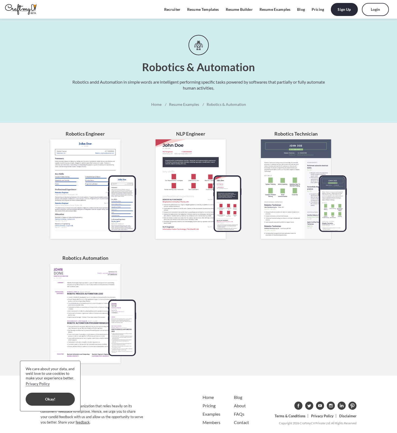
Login (375, 9)
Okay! (50, 399)
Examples (211, 413)
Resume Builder (239, 9)
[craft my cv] (20, 9)
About (240, 405)
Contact (241, 422)
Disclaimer (347, 416)
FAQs (239, 413)
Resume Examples (275, 9)
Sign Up (344, 9)
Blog (301, 9)
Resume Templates (203, 9)
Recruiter (172, 9)
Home (208, 397)
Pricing (318, 9)
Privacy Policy (322, 416)
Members (211, 422)
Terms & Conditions (290, 416)
